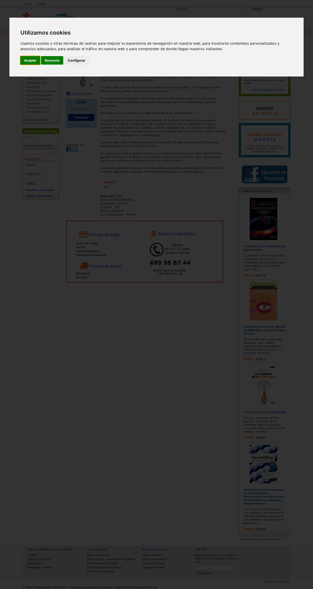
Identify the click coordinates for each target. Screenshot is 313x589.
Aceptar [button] (30, 60)
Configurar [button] (76, 60)
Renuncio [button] (52, 60)
